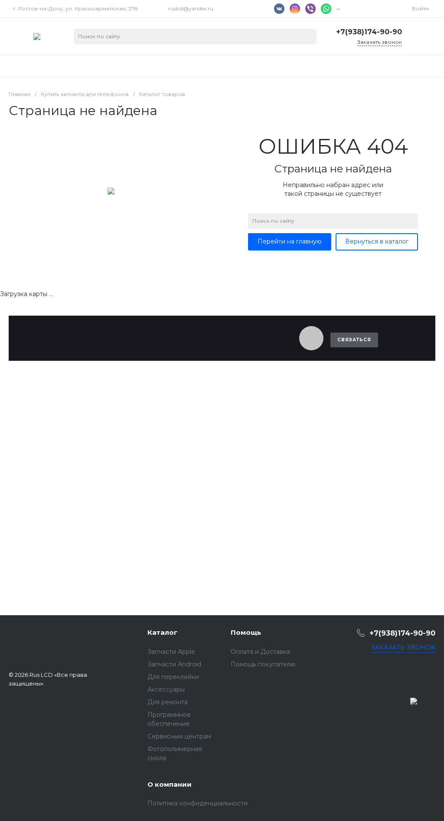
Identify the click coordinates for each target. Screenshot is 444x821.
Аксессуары (166, 689)
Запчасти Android (174, 664)
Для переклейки (173, 677)
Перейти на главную (290, 241)
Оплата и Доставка (260, 652)
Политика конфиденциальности (197, 803)
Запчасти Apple (171, 652)
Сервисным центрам (179, 736)
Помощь (246, 632)
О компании (169, 784)
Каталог (162, 632)
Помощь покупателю (263, 664)
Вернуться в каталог (376, 241)
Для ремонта (167, 702)
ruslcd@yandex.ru (190, 8)
